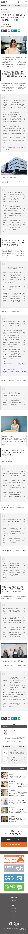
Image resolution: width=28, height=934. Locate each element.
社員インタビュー (17, 22)
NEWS (14, 903)
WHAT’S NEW (4, 5)
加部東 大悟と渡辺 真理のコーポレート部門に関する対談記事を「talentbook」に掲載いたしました (18, 820)
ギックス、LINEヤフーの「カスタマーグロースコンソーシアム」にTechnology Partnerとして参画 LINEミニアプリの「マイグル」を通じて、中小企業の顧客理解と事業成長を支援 (17, 762)
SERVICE (14, 900)
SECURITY (14, 911)
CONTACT (14, 914)
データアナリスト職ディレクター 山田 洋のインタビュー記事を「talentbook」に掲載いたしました (18, 802)
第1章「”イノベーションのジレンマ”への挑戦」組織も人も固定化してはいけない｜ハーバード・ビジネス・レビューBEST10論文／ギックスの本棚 (17, 778)
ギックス (8, 24)
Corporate (11, 5)
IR (14, 916)
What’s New (14, 897)
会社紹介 (12, 22)
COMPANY (14, 905)
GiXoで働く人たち (18, 5)
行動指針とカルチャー (16, 392)
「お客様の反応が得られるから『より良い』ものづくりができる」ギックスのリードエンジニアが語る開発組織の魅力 (14, 365)
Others (12, 772)
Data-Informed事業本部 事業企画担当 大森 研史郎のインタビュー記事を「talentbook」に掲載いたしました (18, 793)
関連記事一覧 (22, 768)
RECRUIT (14, 908)
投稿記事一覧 (22, 746)
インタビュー (7, 22)
